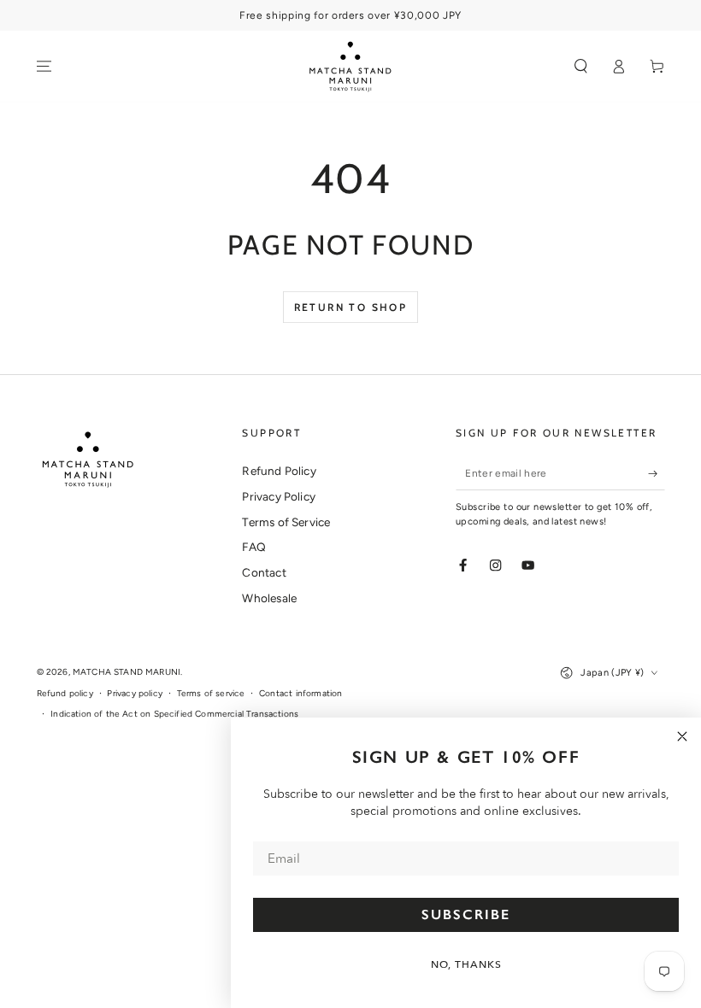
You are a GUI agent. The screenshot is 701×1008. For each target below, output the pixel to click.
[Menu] (44, 66)
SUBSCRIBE (465, 914)
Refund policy (65, 693)
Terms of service (211, 693)
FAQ (254, 547)
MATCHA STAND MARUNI (126, 671)
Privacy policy (134, 693)
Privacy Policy (278, 496)
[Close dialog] (682, 736)
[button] (581, 66)
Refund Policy (278, 471)
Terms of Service (286, 522)
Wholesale (269, 598)
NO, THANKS (466, 964)
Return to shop (351, 307)
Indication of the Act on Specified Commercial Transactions (174, 713)
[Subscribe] (656, 473)
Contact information (300, 693)
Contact (264, 572)
